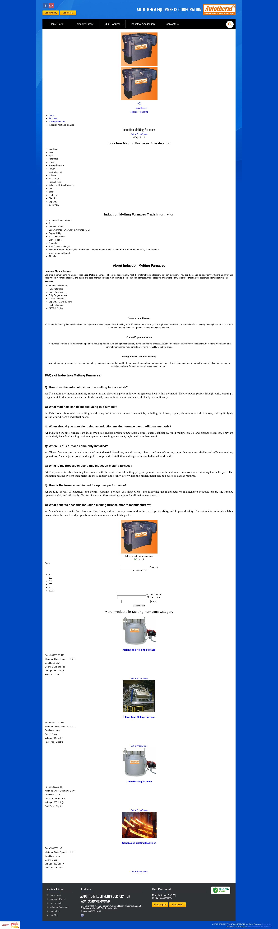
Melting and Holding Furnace (139, 649)
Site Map (54, 915)
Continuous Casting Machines (139, 843)
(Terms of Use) (266, 924)
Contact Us (172, 24)
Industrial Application (143, 24)
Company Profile (84, 24)
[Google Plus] (51, 7)
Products (53, 118)
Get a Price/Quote (139, 134)
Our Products (112, 24)
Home (51, 115)
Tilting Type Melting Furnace (139, 717)
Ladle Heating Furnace (139, 781)
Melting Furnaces (57, 121)
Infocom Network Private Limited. (260, 926)
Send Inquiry (141, 108)
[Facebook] (45, 7)
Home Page (57, 24)
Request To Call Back (139, 112)
